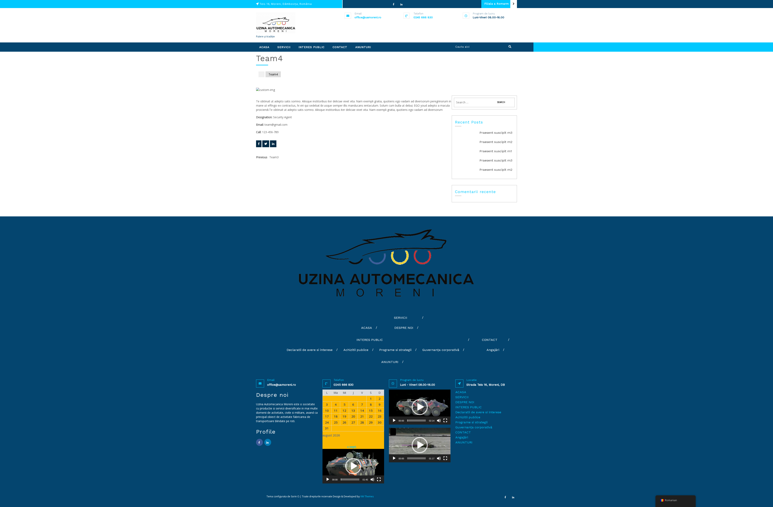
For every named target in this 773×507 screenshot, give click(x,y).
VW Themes (367, 496)
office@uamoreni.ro (367, 17)
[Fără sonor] (372, 479)
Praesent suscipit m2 (496, 142)
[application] (353, 466)
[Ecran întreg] (379, 479)
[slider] (350, 479)
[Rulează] (328, 479)
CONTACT (340, 47)
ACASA (264, 47)
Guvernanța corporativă (440, 350)
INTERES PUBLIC (311, 47)
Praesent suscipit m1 (496, 151)
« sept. (352, 447)
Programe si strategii (395, 350)
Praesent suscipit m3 (496, 133)
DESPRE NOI (403, 328)
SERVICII (283, 47)
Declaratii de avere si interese (310, 350)
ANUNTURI (363, 47)
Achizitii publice (355, 350)
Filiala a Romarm (496, 3)
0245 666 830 (423, 17)
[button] (353, 466)
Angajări (493, 350)
